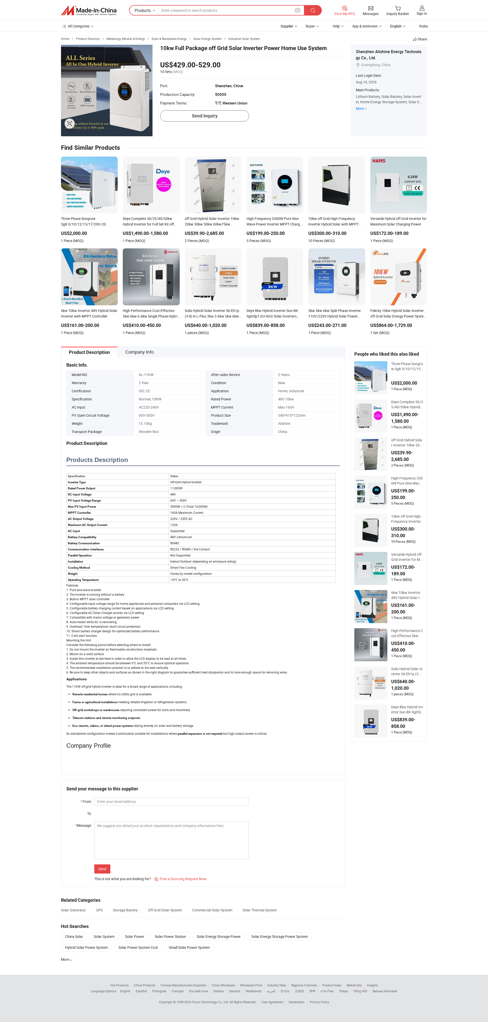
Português (159, 991)
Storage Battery (125, 910)
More (360, 108)
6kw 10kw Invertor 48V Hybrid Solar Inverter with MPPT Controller (406, 595)
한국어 (285, 991)
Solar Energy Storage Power (219, 936)
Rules (423, 26)
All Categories (78, 26)
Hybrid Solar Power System (86, 947)
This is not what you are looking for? (122, 878)
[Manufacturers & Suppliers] (88, 10)
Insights (372, 985)
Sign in (422, 13)
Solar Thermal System (259, 910)
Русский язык (198, 991)
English (125, 991)
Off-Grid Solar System (165, 910)
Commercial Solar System (212, 910)
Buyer (310, 26)
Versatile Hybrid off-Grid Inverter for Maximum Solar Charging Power (406, 557)
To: (89, 813)
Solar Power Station (170, 936)
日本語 (299, 991)
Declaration (296, 1002)
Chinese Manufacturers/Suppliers (183, 985)
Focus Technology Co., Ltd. (211, 1002)
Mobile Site (354, 985)
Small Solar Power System (189, 947)
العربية (271, 991)
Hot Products (119, 985)
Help (336, 26)
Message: (83, 825)
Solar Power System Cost (138, 947)
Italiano (219, 991)
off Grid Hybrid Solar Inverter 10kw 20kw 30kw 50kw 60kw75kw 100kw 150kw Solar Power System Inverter (407, 443)
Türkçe (343, 991)
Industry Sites (276, 985)
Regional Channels (304, 985)
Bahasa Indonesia (385, 991)
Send (102, 868)
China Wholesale (223, 985)
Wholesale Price (251, 985)
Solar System (104, 936)
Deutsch (234, 991)
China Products (144, 985)
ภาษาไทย (327, 991)
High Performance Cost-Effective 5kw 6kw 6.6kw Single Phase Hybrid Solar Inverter (407, 633)
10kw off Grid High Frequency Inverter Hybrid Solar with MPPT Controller (406, 519)
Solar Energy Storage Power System (279, 936)
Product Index (331, 985)
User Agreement (272, 1002)
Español (141, 991)
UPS (99, 910)
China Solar (74, 936)
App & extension (365, 26)
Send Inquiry (205, 115)
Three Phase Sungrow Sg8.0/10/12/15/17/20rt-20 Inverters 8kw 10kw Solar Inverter (407, 366)
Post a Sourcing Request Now (180, 878)
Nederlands (254, 991)
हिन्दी (312, 991)
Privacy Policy (319, 1002)
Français (178, 991)
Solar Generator (73, 910)
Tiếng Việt (360, 991)
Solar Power (134, 936)
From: (86, 801)
